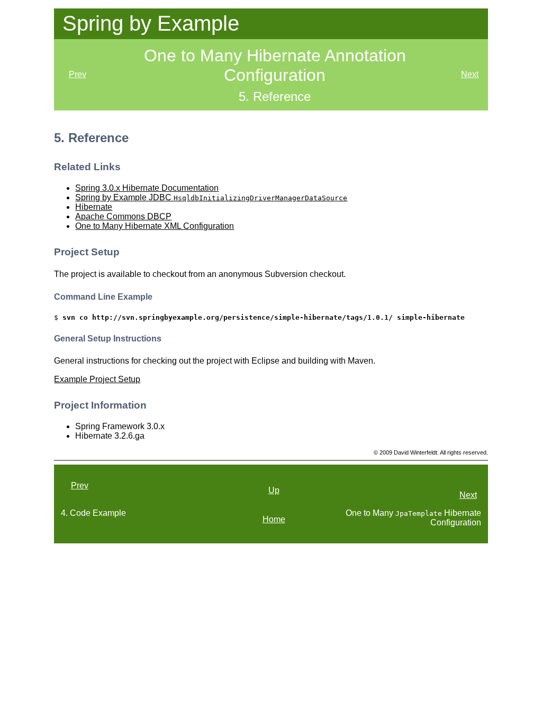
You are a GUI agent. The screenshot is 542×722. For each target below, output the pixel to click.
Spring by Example (150, 23)
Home (274, 519)
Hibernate (93, 206)
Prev (77, 74)
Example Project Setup (97, 379)
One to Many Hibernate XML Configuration (154, 225)
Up (273, 490)
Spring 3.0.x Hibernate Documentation (147, 187)
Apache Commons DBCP (123, 216)
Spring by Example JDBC (211, 197)
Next (469, 74)
